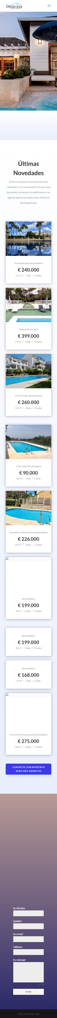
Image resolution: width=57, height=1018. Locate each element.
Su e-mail (18, 934)
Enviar (28, 992)
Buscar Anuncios (28, 86)
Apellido (18, 921)
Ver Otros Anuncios (29, 661)
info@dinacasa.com (14, 890)
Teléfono (17, 947)
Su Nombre (19, 908)
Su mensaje (20, 960)
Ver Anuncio (29, 255)
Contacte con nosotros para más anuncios (28, 769)
